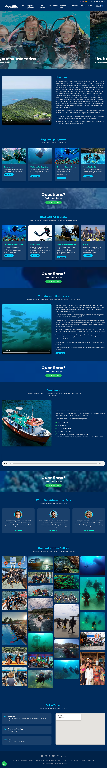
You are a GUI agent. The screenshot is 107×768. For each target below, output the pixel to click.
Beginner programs (30, 7)
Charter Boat (63, 7)
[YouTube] (97, 1)
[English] (83, 1)
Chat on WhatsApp (53, 202)
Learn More (8, 174)
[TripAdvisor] (99, 1)
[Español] (86, 1)
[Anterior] (3, 40)
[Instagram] (92, 1)
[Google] (102, 1)
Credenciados (53, 6)
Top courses (42, 7)
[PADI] (99, 7)
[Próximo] (104, 40)
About (23, 6)
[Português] (80, 1)
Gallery (82, 6)
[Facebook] (89, 1)
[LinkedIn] (94, 1)
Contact (89, 6)
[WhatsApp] (104, 1)
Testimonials (74, 6)
